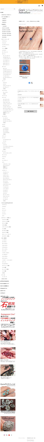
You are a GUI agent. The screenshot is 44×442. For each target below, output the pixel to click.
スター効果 (4, 267)
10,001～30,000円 (5, 28)
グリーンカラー (5, 249)
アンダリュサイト (6, 176)
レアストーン (4, 170)
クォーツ (3, 80)
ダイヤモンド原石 (5, 230)
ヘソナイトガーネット (7, 74)
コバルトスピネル (6, 132)
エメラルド (4, 50)
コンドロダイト (6, 182)
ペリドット (4, 156)
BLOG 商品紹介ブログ (4, 283)
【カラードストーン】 (5, 39)
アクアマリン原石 (5, 219)
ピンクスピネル (6, 129)
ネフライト (4, 151)
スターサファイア (6, 105)
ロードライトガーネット (7, 77)
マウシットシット (6, 196)
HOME (1, 12)
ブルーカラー (4, 250)
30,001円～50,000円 (6, 29)
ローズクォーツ (5, 87)
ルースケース (4, 276)
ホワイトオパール (6, 64)
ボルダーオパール (6, 63)
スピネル (3, 126)
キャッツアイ (5, 92)
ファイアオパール (6, 60)
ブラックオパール (6, 61)
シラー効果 (4, 271)
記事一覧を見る (31, 111)
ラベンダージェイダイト (7, 121)
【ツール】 (3, 274)
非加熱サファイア (6, 112)
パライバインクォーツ (7, 85)
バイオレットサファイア (7, 103)
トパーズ (3, 137)
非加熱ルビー (5, 167)
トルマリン (4, 213)
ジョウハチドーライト (7, 184)
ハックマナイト (6, 187)
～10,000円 (4, 26)
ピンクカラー (4, 241)
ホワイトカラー (5, 258)
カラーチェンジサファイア (8, 108)
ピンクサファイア (6, 100)
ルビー (3, 162)
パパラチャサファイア (7, 111)
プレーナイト (4, 154)
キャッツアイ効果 (5, 269)
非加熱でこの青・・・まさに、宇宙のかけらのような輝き (29, 21)
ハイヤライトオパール (7, 58)
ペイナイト (5, 193)
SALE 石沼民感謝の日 (4, 285)
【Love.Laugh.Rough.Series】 (7, 202)
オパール (3, 53)
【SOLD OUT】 (4, 278)
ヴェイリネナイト (6, 178)
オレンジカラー (5, 243)
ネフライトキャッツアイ (7, 153)
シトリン (4, 84)
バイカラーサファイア (7, 106)
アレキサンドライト (5, 44)
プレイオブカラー (5, 263)
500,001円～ (4, 37)
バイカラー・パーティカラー (7, 260)
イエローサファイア (6, 102)
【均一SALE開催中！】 (5, 16)
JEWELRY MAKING (4, 281)
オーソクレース (5, 52)
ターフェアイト (5, 185)
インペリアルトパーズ (7, 139)
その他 (4, 79)
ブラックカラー (5, 256)
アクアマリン (4, 41)
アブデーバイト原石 (5, 221)
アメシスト (4, 42)
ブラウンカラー (5, 247)
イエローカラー (5, 245)
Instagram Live (3, 288)
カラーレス (4, 261)
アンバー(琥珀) (4, 48)
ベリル (3, 158)
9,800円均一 (4, 22)
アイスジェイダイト (6, 119)
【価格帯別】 (3, 24)
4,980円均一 (4, 20)
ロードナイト (5, 199)
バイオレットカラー (5, 252)
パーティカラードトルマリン (8, 146)
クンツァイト (4, 95)
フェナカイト (5, 190)
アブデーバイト (6, 175)
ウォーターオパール (6, 55)
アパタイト (4, 206)
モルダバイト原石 (5, 232)
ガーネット (4, 66)
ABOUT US (2, 290)
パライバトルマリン (6, 147)
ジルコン (3, 124)
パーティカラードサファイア (8, 109)
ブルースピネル (5, 131)
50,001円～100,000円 (6, 31)
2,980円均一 (4, 18)
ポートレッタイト (6, 194)
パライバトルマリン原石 (6, 226)
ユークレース (5, 197)
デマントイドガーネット (7, 72)
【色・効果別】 (4, 238)
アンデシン (4, 46)
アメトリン (5, 82)
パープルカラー (5, 254)
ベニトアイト (5, 191)
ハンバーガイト (6, 188)
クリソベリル (4, 90)
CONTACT (2, 293)
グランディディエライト (7, 179)
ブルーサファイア (6, 99)
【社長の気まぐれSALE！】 (6, 14)
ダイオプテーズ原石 (5, 236)
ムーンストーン (5, 160)
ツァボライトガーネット (7, 71)
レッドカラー (4, 239)
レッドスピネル (6, 128)
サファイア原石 (5, 223)
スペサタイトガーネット (7, 69)
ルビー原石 (4, 228)
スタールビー (5, 168)
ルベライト (5, 144)
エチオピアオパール (6, 57)
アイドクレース (5, 172)
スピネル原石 (4, 225)
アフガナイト (5, 173)
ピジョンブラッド (6, 165)
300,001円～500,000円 (6, 35)
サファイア (4, 97)
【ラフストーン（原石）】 (6, 217)
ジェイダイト (4, 116)
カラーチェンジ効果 (5, 265)
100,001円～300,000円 (6, 33)
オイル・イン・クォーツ (6, 234)
